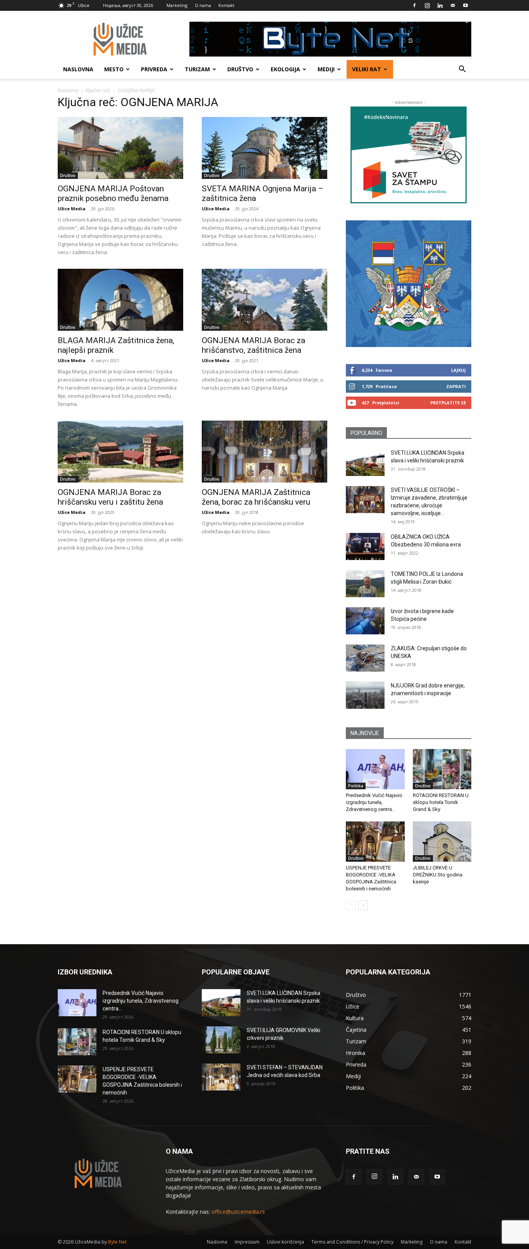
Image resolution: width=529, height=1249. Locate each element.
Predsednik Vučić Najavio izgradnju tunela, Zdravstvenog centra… (374, 802)
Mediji (326, 69)
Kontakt (226, 5)
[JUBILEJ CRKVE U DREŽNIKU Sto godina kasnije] (442, 841)
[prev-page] (351, 905)
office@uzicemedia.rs (238, 1211)
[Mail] (453, 5)
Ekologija (285, 69)
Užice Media (72, 208)
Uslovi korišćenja (285, 1242)
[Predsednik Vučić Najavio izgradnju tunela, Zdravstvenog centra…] (375, 769)
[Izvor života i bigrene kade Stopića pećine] (365, 620)
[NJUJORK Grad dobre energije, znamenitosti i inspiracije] (365, 695)
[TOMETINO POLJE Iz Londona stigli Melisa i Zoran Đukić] (365, 583)
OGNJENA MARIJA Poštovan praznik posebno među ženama (113, 193)
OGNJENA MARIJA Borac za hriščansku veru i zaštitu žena (110, 497)
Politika (355, 786)
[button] (462, 70)
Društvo (240, 69)
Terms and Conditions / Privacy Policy (352, 1242)
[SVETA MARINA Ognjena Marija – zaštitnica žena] (264, 148)
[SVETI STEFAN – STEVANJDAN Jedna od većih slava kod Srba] (221, 1077)
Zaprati (456, 386)
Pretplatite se (448, 402)
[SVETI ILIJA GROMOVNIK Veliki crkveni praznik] (221, 1039)
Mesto (114, 69)
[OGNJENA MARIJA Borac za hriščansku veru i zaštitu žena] (120, 452)
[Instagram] (427, 5)
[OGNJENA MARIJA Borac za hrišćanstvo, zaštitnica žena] (264, 300)
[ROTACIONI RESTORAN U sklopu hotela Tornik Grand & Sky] (442, 769)
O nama (203, 5)
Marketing (177, 5)
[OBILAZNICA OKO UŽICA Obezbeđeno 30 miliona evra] (365, 546)
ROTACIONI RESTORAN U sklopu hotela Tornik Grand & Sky (441, 802)
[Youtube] (465, 5)
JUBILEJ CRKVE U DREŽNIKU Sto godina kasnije (437, 875)
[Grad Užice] (408, 283)
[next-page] (363, 905)
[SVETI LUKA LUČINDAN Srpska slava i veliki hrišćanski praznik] (365, 462)
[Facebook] (414, 5)
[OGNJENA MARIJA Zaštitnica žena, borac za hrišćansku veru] (264, 452)
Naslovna (78, 69)
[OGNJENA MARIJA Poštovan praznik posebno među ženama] (120, 148)
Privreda (154, 69)
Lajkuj (458, 370)
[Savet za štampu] (408, 155)
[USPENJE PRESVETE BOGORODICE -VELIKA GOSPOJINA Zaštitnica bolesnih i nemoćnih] (375, 841)
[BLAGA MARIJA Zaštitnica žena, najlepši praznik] (120, 300)
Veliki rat (366, 69)
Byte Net (117, 1242)
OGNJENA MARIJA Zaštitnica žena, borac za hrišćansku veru (256, 497)
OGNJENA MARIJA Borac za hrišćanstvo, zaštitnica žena (253, 345)
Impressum (247, 1242)
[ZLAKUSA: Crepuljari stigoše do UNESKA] (365, 658)
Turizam (197, 69)
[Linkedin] (440, 5)
